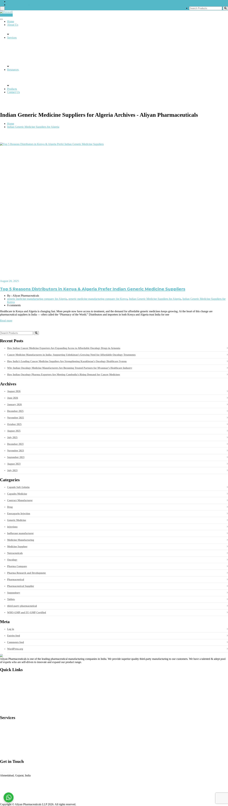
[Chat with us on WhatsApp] (9, 797)
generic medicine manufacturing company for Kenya (98, 298)
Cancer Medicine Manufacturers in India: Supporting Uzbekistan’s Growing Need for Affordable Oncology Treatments (71, 354)
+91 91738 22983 (10, 769)
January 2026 (14, 404)
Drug (10, 507)
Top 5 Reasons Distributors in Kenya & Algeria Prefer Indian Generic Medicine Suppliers (92, 288)
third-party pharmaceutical (22, 606)
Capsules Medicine (17, 493)
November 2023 (15, 450)
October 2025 (14, 424)
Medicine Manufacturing (20, 540)
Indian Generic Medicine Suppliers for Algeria (33, 126)
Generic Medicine (16, 520)
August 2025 (13, 431)
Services (12, 37)
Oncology (12, 559)
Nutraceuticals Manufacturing (23, 745)
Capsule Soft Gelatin (18, 487)
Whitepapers (14, 697)
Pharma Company (17, 566)
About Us (12, 24)
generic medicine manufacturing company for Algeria (37, 298)
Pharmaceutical (15, 579)
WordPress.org (15, 649)
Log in (10, 629)
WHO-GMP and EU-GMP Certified (26, 612)
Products (12, 88)
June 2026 (12, 398)
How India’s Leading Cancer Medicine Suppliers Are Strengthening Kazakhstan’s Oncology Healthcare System (67, 361)
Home (10, 21)
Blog (10, 685)
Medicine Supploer (17, 546)
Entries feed (13, 635)
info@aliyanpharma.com (23, 4)
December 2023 (15, 444)
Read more (6, 320)
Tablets (11, 599)
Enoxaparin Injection (18, 513)
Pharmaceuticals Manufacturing (25, 733)
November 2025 (15, 417)
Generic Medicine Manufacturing (26, 725)
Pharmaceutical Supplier (20, 586)
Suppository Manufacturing (22, 737)
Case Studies (14, 689)
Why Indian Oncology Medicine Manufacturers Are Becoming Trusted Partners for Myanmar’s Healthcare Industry (69, 368)
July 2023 (12, 470)
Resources (13, 69)
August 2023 (13, 464)
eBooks (11, 693)
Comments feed (15, 642)
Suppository (13, 592)
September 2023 (15, 457)
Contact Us (6, 15)
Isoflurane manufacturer (20, 533)
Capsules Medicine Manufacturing (26, 749)
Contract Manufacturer (20, 500)
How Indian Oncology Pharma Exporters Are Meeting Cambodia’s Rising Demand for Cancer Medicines (63, 374)
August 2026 (13, 391)
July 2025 (12, 437)
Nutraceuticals (15, 553)
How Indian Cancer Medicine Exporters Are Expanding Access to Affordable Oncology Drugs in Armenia (63, 348)
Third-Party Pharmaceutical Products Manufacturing (36, 729)
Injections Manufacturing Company (27, 753)
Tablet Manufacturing (19, 741)
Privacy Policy (15, 710)
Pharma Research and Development (26, 573)
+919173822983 (19, 1)
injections (12, 526)
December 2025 (15, 411)
